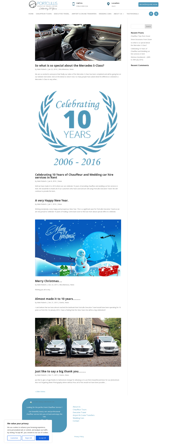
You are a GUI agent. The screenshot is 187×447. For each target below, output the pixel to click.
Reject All (28, 438)
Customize (14, 438)
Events (61, 302)
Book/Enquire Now (148, 4)
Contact (76, 421)
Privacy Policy (79, 437)
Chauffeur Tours (44, 14)
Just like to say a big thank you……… (60, 371)
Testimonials (133, 14)
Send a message (133, 417)
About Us (76, 407)
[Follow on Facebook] (151, 14)
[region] (28, 431)
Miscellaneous (64, 69)
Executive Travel (61, 14)
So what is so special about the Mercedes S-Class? (69, 65)
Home (31, 14)
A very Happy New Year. (51, 200)
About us (118, 14)
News (72, 69)
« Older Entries (40, 392)
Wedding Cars (105, 14)
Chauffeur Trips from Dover (140, 36)
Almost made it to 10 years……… (57, 299)
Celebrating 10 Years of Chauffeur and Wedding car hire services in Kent (74, 176)
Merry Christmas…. (48, 281)
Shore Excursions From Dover (141, 39)
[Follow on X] (156, 14)
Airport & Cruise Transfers (84, 14)
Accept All (42, 438)
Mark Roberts (42, 69)
